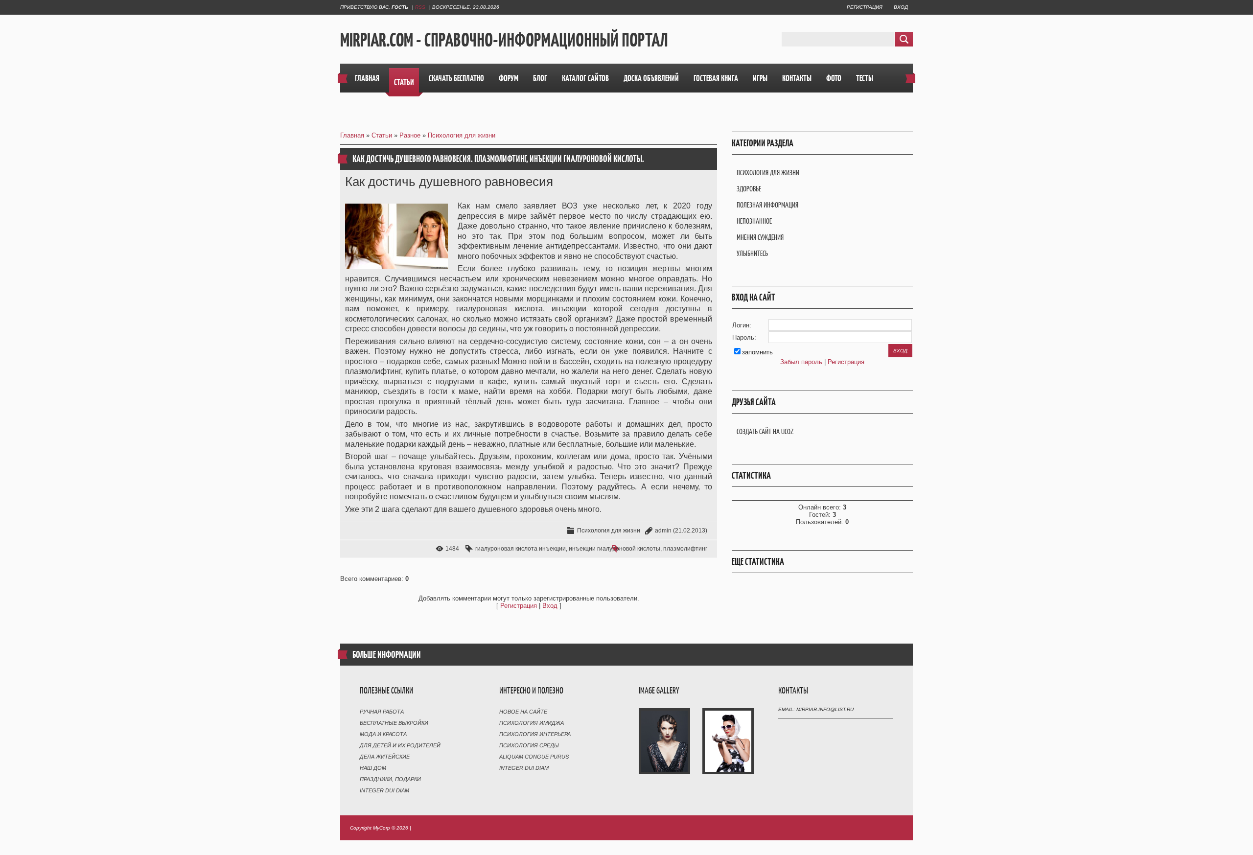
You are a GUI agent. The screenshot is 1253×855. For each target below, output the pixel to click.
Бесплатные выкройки (394, 723)
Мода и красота (383, 734)
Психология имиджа (531, 723)
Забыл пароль (801, 362)
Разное (409, 135)
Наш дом (373, 768)
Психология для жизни (461, 135)
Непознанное (754, 221)
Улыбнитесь (752, 253)
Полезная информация (767, 204)
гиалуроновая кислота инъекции (520, 548)
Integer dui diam (384, 790)
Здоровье (749, 188)
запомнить (757, 352)
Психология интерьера (535, 734)
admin (663, 530)
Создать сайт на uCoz (765, 431)
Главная (352, 135)
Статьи (381, 135)
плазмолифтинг (685, 548)
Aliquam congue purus (534, 757)
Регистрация (864, 7)
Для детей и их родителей (400, 745)
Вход (901, 7)
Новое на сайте (523, 712)
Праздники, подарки (390, 779)
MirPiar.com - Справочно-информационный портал (504, 39)
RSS (420, 7)
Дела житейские (385, 757)
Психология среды (529, 745)
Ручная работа (382, 712)
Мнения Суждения (760, 237)
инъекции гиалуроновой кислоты (614, 548)
